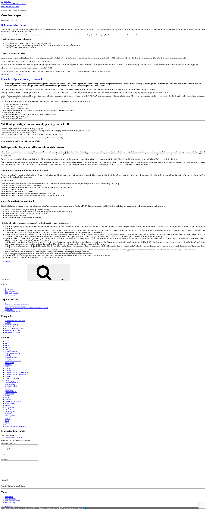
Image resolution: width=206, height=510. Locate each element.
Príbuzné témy (10, 326)
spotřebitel (8, 405)
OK (85, 508)
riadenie (8, 399)
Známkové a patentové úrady (15, 306)
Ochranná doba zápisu (13, 25)
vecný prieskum (10, 415)
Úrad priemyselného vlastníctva (16, 426)
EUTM (7, 347)
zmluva (7, 419)
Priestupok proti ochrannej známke (17, 304)
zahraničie (8, 417)
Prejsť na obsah (6, 2)
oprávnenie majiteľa (12, 378)
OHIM (7, 376)
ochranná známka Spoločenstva (16, 374)
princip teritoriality (11, 386)
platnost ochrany (10, 384)
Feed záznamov (10, 291)
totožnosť (8, 413)
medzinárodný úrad (11, 357)
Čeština (7, 261)
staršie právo (9, 407)
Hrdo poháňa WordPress (9, 506)
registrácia (8, 396)
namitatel (8, 359)
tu (23, 486)
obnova (7, 367)
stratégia (8, 409)
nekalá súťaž (9, 363)
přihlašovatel (9, 394)
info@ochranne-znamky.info (13, 437)
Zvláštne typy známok (12, 332)
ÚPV (7, 425)
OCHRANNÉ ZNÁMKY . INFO (10, 7)
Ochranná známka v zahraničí (15, 321)
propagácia (9, 390)
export (7, 349)
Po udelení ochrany (11, 325)
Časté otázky (9, 310)
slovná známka (10, 403)
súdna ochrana (10, 411)
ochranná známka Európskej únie (16, 372)
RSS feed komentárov (12, 293)
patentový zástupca (11, 382)
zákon (7, 421)
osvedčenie (9, 380)
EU (6, 343)
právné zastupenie (11, 392)
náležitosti (8, 365)
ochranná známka (11, 370)
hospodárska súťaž (11, 351)
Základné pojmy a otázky (13, 330)
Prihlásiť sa (9, 289)
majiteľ (7, 355)
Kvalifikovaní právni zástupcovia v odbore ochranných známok (26, 308)
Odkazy (8, 323)
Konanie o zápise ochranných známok (21, 79)
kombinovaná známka (12, 353)
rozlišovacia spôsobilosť (13, 401)
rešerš (7, 397)
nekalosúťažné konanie (13, 361)
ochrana (8, 368)
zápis (7, 423)
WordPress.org (10, 295)
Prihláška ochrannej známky (14, 328)
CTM (7, 341)
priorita (7, 388)
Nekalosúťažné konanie (13, 312)
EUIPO (7, 345)
